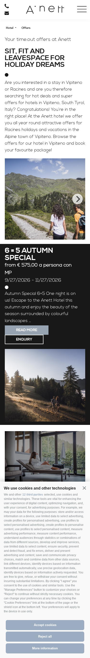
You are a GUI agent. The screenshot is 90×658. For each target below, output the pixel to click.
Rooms (20, 20)
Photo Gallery (20, 38)
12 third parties (32, 494)
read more (26, 330)
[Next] (77, 199)
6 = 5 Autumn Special (29, 254)
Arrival (20, 56)
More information (45, 648)
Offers (20, 29)
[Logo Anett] (45, 12)
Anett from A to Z (20, 47)
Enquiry (24, 339)
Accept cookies (45, 625)
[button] (84, 488)
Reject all (45, 636)
